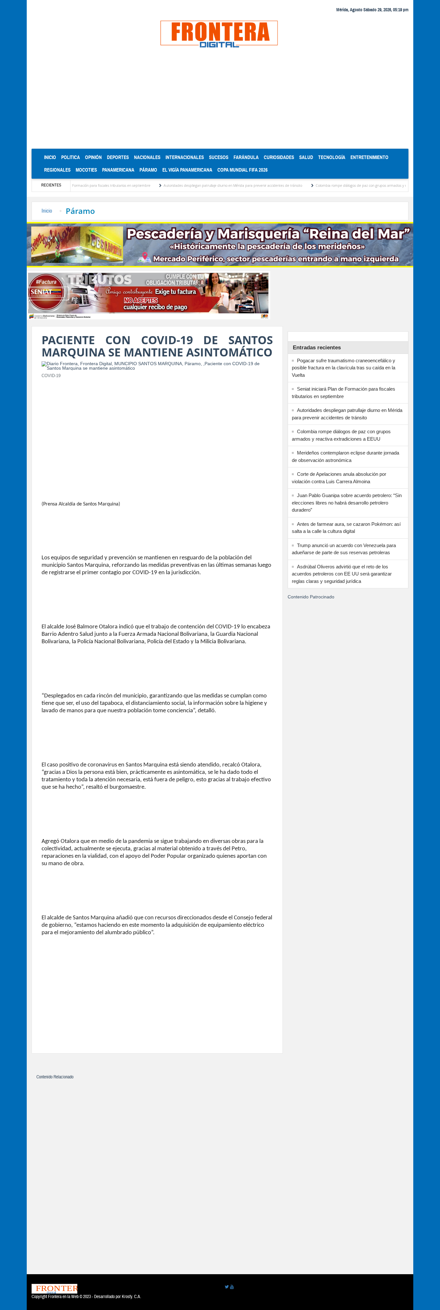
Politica (70, 157)
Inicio (51, 157)
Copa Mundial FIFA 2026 (242, 170)
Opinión (93, 157)
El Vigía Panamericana (187, 170)
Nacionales (147, 157)
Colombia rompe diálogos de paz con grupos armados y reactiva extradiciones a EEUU (355, 185)
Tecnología (331, 157)
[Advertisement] (220, 100)
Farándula (246, 157)
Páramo (148, 170)
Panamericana (118, 170)
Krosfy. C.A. (131, 1297)
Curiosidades (279, 157)
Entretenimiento (369, 157)
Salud (306, 157)
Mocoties (86, 170)
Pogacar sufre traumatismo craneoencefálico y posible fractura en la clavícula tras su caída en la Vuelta (343, 368)
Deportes (118, 157)
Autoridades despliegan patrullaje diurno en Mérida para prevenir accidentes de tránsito (204, 185)
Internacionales (185, 157)
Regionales (57, 170)
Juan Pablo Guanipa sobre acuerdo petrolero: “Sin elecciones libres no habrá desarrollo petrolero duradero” (347, 503)
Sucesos (218, 157)
